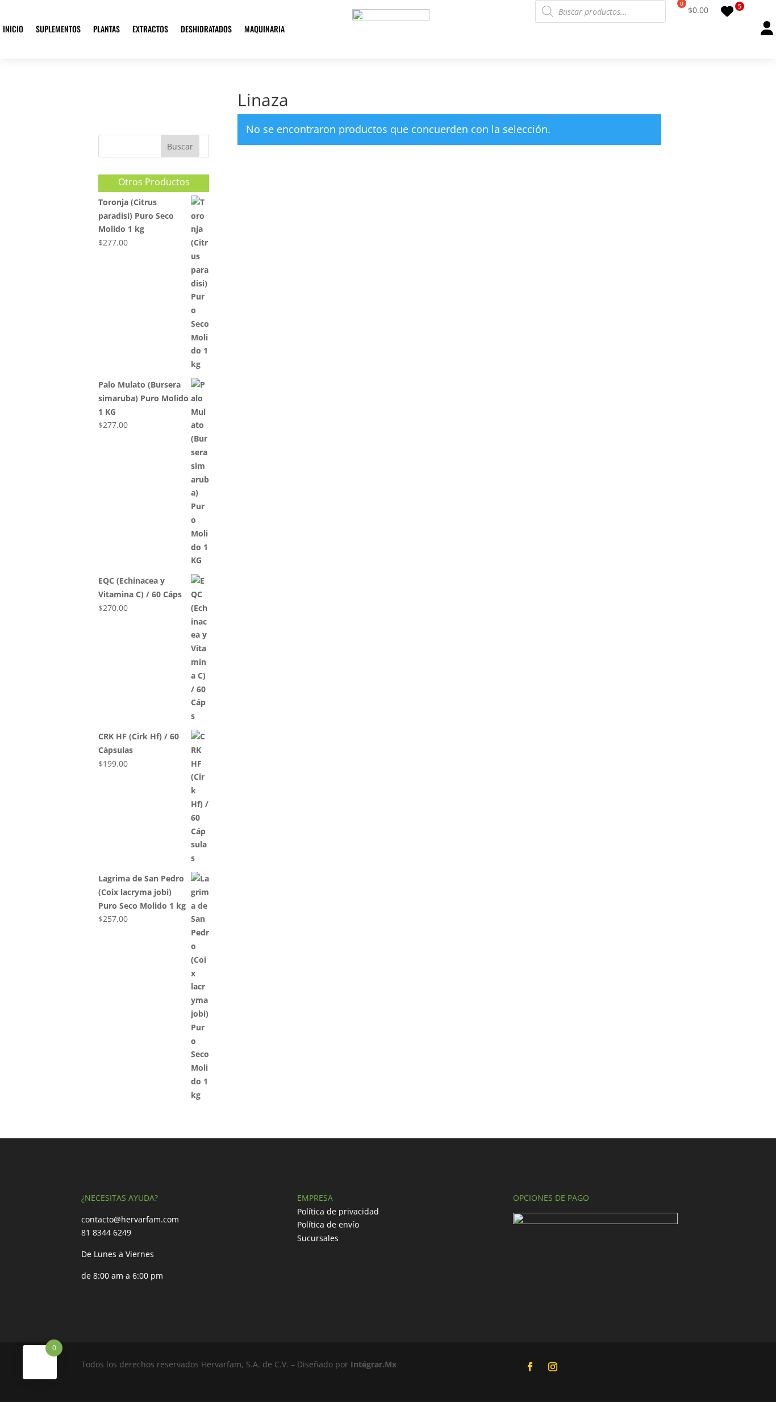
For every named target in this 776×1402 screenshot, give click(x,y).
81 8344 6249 (106, 1232)
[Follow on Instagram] (553, 1367)
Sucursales (318, 1238)
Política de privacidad (338, 1211)
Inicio (13, 29)
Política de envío (328, 1224)
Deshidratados (206, 29)
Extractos (150, 29)
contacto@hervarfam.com (130, 1219)
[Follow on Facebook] (530, 1367)
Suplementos (58, 29)
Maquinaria (264, 29)
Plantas (106, 29)
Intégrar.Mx (374, 1364)
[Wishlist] (730, 11)
